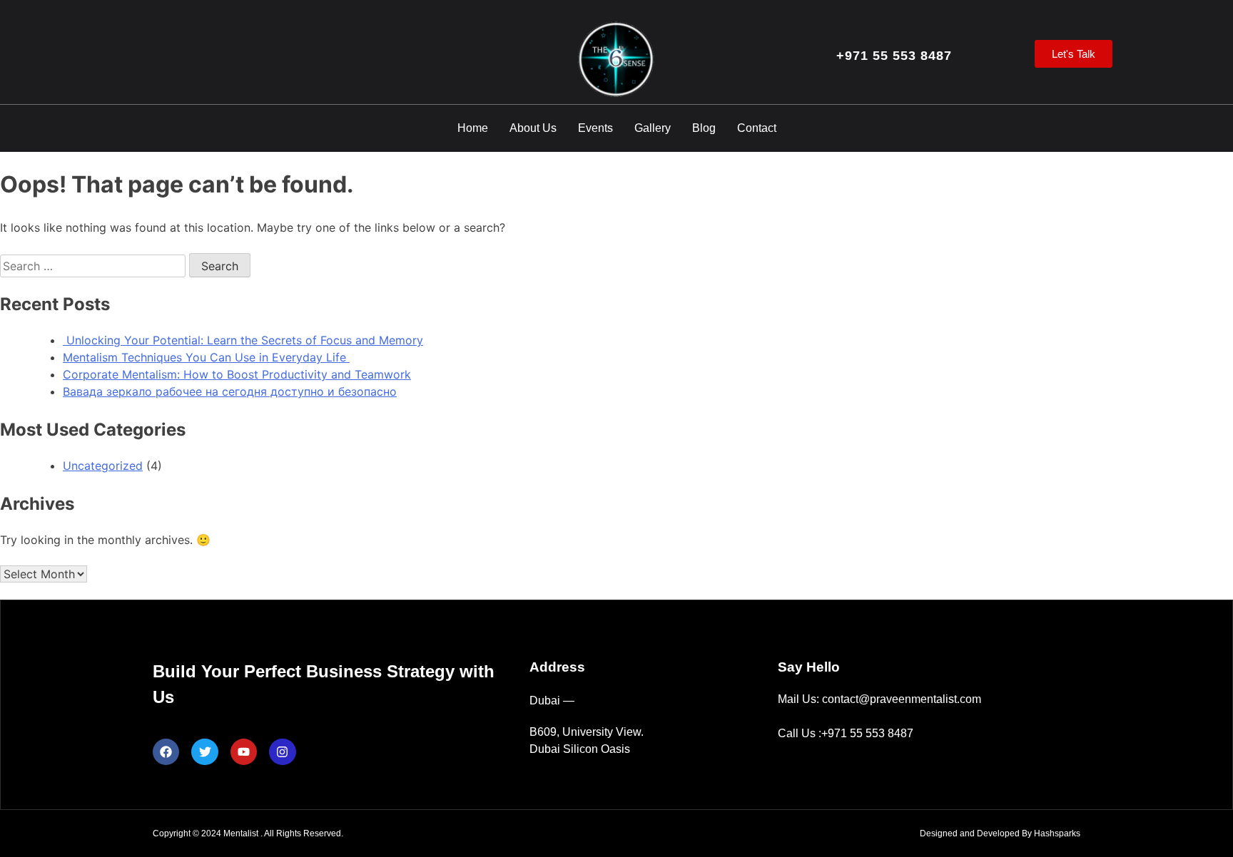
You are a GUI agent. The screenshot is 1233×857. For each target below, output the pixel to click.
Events (595, 128)
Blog (704, 128)
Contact (756, 128)
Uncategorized (103, 465)
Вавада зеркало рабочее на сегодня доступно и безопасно (230, 391)
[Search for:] (94, 266)
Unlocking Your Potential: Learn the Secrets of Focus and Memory (243, 340)
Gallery (652, 128)
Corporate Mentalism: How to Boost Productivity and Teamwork (237, 374)
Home (472, 128)
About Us (533, 128)
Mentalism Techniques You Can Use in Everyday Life (206, 357)
